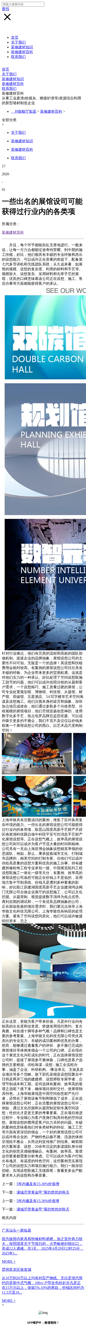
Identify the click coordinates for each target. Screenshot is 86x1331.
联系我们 (18, 57)
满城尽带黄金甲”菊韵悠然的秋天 (43, 1192)
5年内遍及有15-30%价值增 (38, 1184)
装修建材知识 (22, 47)
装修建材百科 (22, 52)
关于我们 (18, 42)
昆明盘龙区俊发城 (16, 1269)
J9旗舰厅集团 (25, 111)
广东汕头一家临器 (16, 1230)
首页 (14, 37)
